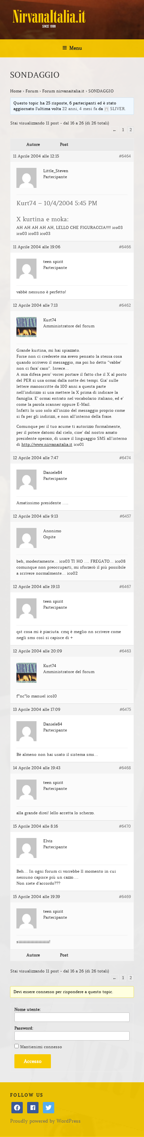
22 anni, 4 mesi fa (79, 108)
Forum (31, 90)
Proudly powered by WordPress (45, 1121)
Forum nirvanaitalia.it (63, 90)
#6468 (125, 767)
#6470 (125, 826)
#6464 (125, 156)
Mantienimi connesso (41, 1046)
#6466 (125, 246)
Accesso (33, 1061)
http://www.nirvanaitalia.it (46, 444)
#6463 (125, 650)
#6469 (125, 896)
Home (15, 90)
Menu (75, 48)
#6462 (125, 305)
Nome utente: (27, 1009)
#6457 (125, 516)
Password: (23, 1028)
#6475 (125, 709)
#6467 (125, 586)
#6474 (125, 457)
